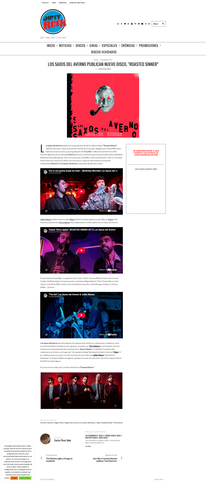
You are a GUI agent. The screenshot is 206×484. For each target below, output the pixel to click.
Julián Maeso (45, 219)
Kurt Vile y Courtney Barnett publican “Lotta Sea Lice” (105, 458)
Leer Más (88, 446)
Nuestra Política (25, 478)
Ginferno (50, 423)
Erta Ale (43, 423)
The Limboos (64, 222)
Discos (96, 59)
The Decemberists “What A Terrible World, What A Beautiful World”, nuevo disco (103, 436)
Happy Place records (72, 423)
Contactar (62, 2)
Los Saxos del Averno (87, 423)
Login (54, 2)
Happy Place (58, 423)
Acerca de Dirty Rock (77, 2)
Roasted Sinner (107, 423)
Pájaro (72, 219)
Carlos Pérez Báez (104, 69)
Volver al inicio (158, 479)
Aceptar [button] (14, 478)
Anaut (110, 219)
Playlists (45, 2)
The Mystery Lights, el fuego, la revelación (59, 458)
